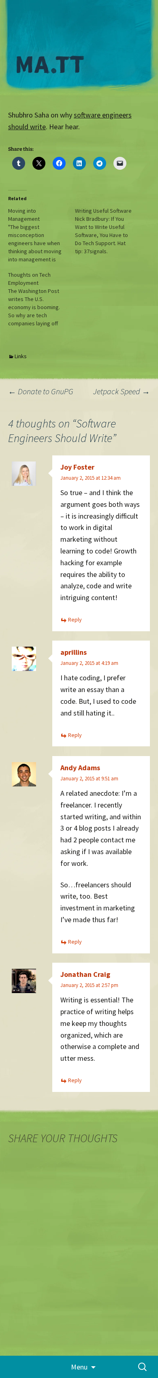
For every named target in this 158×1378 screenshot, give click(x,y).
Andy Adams (80, 767)
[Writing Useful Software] (108, 231)
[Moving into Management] (41, 235)
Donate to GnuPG (40, 391)
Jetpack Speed (121, 391)
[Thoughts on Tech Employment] (41, 299)
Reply (75, 619)
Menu (79, 1367)
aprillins (73, 652)
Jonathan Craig (85, 974)
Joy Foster (77, 467)
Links (21, 356)
